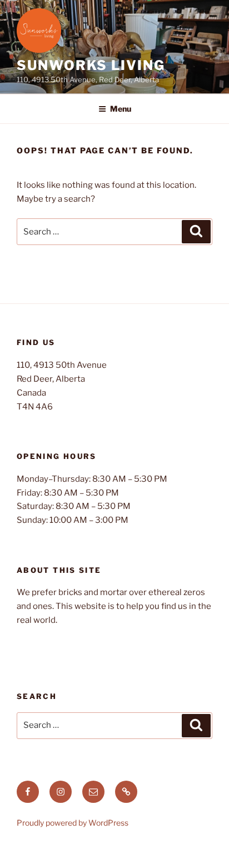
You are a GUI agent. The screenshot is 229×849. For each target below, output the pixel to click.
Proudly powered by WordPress (72, 822)
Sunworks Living (91, 65)
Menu (120, 108)
